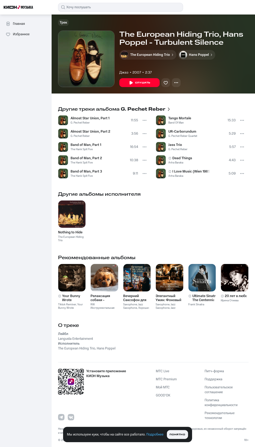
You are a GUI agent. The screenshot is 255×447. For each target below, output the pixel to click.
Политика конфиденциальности (221, 402)
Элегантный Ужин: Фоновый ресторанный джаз (168, 298)
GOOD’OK (163, 395)
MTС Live (162, 371)
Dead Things (182, 158)
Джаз (123, 72)
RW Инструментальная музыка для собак (102, 308)
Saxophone (130, 305)
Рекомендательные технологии (220, 415)
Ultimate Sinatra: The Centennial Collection (205, 298)
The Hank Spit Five (82, 149)
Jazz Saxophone (133, 306)
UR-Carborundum (182, 131)
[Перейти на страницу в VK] (71, 417)
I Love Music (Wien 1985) (191, 171)
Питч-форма (214, 371)
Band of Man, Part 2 (86, 158)
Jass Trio (175, 144)
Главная (19, 23)
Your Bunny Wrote (71, 298)
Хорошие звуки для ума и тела (136, 309)
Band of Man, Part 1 (86, 144)
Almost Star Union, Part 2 (90, 131)
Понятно (177, 434)
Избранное (21, 34)
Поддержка (213, 379)
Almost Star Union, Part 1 (90, 118)
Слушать (142, 82)
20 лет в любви (237, 296)
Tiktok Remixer (67, 305)
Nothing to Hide (70, 232)
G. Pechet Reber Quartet (182, 136)
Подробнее (154, 434)
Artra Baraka (175, 163)
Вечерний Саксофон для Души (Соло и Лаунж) (134, 298)
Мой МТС (163, 387)
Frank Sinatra (196, 305)
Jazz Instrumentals (165, 309)
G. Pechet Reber (80, 123)
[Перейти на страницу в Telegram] (61, 417)
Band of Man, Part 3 (86, 171)
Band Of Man (176, 123)
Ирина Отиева (229, 300)
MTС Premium (166, 379)
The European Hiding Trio (71, 238)
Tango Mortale (179, 118)
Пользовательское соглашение (219, 390)
